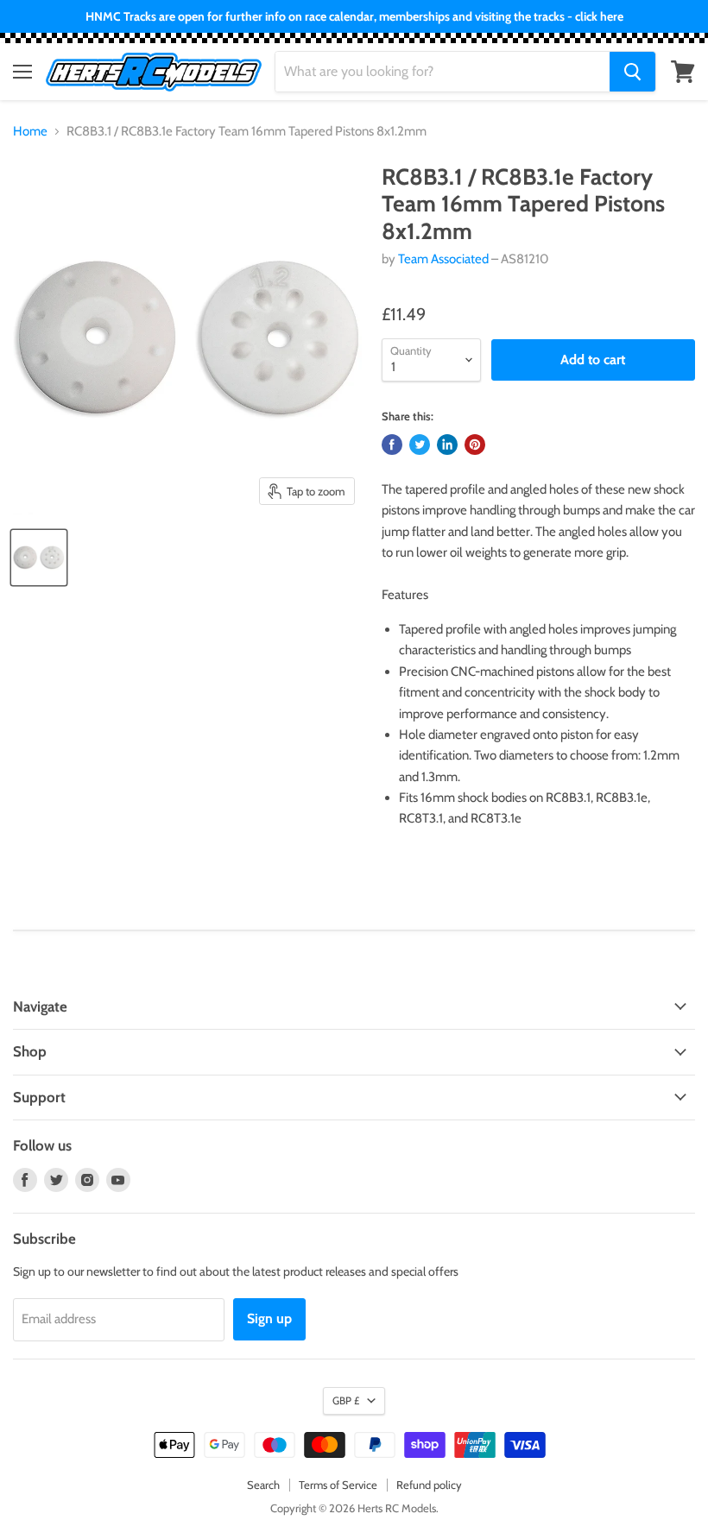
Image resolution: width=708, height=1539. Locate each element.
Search (263, 1485)
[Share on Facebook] (392, 444)
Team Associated (443, 259)
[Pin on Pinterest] (475, 444)
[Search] (632, 71)
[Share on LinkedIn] (447, 444)
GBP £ (345, 1400)
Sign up (269, 1318)
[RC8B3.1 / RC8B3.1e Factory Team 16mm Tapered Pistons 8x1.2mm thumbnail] (38, 557)
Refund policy (429, 1485)
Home (30, 131)
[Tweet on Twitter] (419, 444)
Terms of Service (338, 1485)
